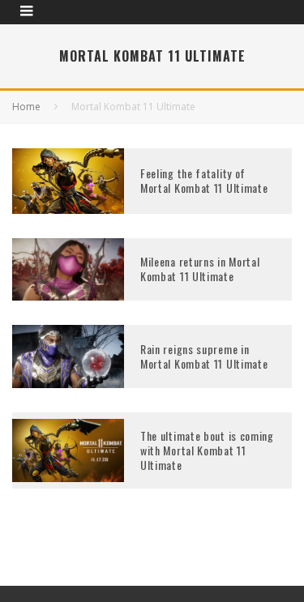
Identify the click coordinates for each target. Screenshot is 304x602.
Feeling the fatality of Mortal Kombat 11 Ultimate (204, 180)
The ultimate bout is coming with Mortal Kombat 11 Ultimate (207, 450)
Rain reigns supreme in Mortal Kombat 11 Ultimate (204, 356)
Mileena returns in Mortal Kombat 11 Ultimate (200, 268)
